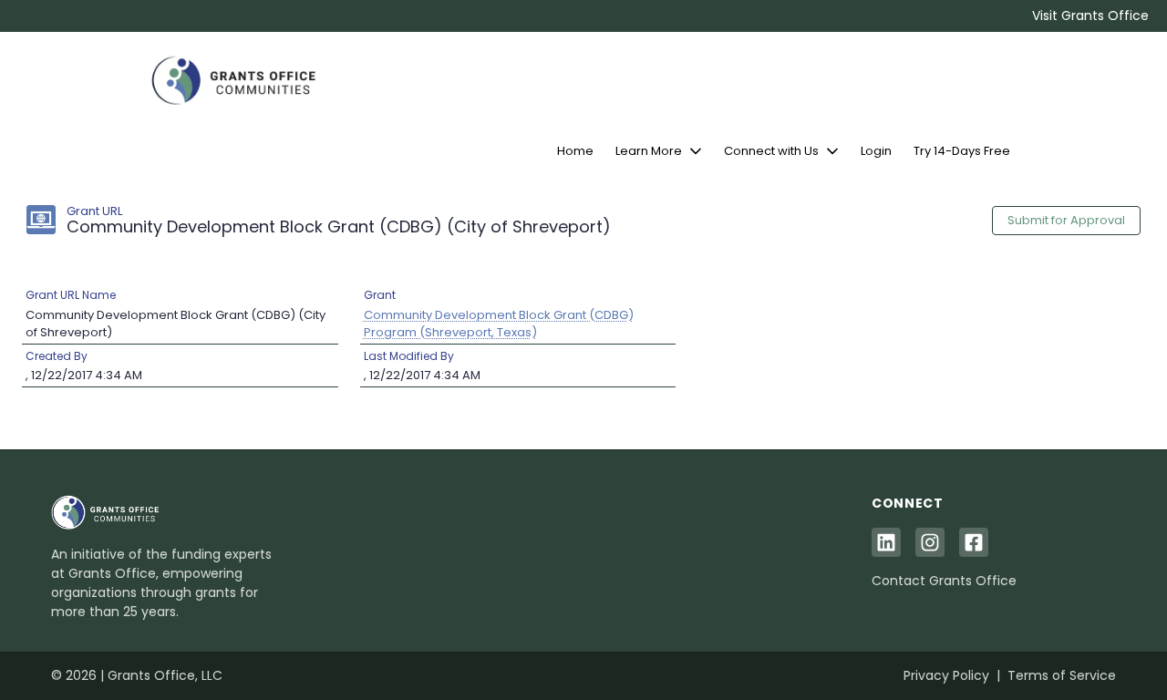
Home (575, 151)
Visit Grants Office (1090, 15)
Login (876, 151)
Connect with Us (771, 151)
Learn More (648, 151)
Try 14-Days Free (962, 151)
